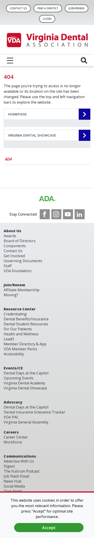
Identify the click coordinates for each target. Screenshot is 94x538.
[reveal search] (84, 60)
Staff (8, 265)
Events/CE (13, 368)
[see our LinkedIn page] (80, 214)
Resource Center (20, 308)
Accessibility (14, 353)
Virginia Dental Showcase (25, 388)
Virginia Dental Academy (24, 383)
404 (8, 159)
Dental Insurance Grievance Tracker (34, 412)
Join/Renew (76, 8)
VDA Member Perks (20, 348)
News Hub (12, 481)
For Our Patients (18, 328)
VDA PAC (11, 417)
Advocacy (13, 402)
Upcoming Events (19, 378)
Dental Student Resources (26, 323)
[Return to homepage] (47, 40)
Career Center (16, 437)
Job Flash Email (16, 476)
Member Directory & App (25, 343)
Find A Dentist (47, 8)
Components (15, 245)
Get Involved (14, 255)
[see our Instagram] (56, 214)
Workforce (13, 442)
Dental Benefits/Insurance (26, 318)
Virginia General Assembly (26, 422)
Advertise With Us (19, 461)
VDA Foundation (17, 270)
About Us (12, 230)
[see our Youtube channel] (68, 214)
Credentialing (15, 313)
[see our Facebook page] (45, 214)
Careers (11, 432)
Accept (49, 527)
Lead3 (9, 338)
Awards (10, 235)
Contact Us (18, 8)
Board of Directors (20, 240)
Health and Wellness (21, 333)
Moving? (11, 294)
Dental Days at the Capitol (26, 373)
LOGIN (47, 19)
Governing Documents (23, 260)
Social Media (14, 486)
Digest (9, 466)
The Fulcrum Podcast (21, 471)
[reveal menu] (10, 60)
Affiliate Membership (21, 289)
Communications (20, 456)
